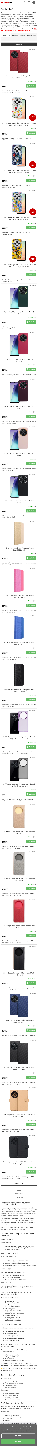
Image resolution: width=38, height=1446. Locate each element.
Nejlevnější (15, 35)
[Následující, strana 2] (19, 1189)
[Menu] (34, 2)
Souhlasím (18, 1441)
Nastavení (18, 1436)
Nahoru (20, 1197)
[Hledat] (24, 2)
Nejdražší (22, 35)
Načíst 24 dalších (19, 1184)
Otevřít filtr (19, 44)
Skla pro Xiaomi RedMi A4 (22, 30)
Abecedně (5, 39)
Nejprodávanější (31, 35)
